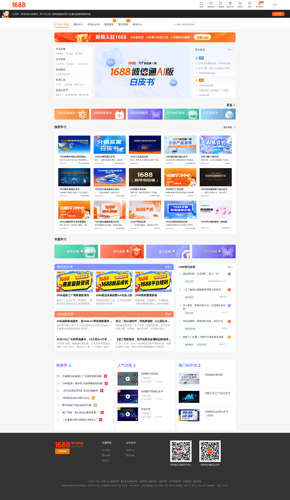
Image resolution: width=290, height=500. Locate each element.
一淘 (130, 486)
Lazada (225, 486)
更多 (229, 50)
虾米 (156, 486)
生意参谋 (68, 84)
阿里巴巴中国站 (93, 486)
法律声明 (143, 481)
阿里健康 (210, 486)
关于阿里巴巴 (175, 481)
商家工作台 (79, 84)
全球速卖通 (105, 486)
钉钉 (204, 486)
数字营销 (123, 24)
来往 (200, 486)
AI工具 (59, 84)
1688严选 (60, 64)
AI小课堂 (69, 54)
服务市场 (130, 455)
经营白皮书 (94, 24)
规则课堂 (109, 24)
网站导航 (197, 481)
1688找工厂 (71, 64)
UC (189, 486)
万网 (185, 486)
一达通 (218, 486)
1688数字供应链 (63, 74)
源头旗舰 (106, 455)
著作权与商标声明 (129, 481)
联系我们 (187, 481)
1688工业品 (83, 64)
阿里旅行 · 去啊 (139, 486)
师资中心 (137, 24)
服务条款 (153, 481)
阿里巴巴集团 (67, 486)
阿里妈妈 (149, 486)
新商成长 (60, 54)
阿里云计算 (163, 486)
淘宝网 (113, 486)
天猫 (119, 486)
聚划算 (124, 486)
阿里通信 (179, 486)
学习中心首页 (61, 24)
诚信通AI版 (84, 95)
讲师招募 (62, 451)
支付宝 (194, 486)
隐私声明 (163, 481)
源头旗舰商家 (71, 95)
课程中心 (78, 24)
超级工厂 (60, 95)
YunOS (171, 486)
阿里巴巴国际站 (80, 486)
